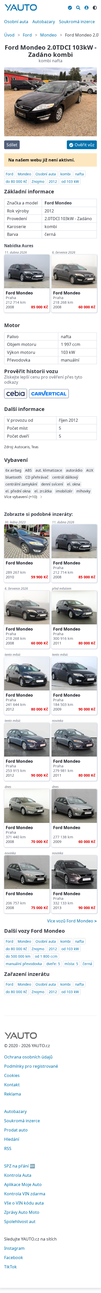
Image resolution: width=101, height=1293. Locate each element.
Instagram (14, 1248)
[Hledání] (78, 7)
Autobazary (43, 21)
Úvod (9, 35)
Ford (27, 35)
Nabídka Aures (18, 245)
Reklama (12, 1094)
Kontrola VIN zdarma (24, 1194)
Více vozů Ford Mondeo (70, 921)
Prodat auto (16, 1130)
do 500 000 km (18, 956)
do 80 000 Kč (16, 181)
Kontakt (12, 1085)
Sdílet (11, 145)
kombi (65, 174)
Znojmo (38, 181)
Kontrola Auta (17, 1175)
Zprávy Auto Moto (21, 1212)
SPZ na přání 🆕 (19, 1166)
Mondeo (48, 35)
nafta (79, 174)
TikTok (10, 1267)
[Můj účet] (86, 7)
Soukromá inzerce (77, 21)
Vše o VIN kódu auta (24, 1203)
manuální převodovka (24, 963)
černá (87, 963)
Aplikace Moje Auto (23, 1184)
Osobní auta (16, 21)
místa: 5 (71, 963)
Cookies (12, 1075)
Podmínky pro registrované (31, 1066)
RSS (7, 1148)
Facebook (13, 1257)
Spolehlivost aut (19, 1221)
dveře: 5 (53, 963)
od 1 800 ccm (46, 956)
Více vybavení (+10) (20, 497)
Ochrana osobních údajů (28, 1057)
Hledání (11, 1139)
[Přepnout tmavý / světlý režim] (95, 7)
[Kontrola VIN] (70, 7)
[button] (82, 144)
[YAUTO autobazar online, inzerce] (20, 7)
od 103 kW (70, 181)
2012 (53, 181)
